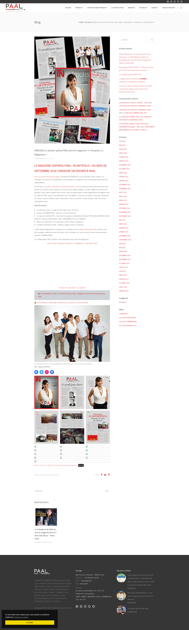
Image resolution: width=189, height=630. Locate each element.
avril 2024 (123, 149)
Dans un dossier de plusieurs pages (47, 177)
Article (37, 475)
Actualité (88, 22)
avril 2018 (123, 287)
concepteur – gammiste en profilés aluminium (59, 187)
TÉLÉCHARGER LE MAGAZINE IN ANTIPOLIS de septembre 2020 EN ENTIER (62, 303)
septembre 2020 (125, 240)
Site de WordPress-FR (127, 325)
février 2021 (123, 228)
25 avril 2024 (132, 612)
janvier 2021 (123, 232)
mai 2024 (122, 145)
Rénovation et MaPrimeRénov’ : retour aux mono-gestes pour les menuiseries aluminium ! (140, 596)
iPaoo (62, 608)
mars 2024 (123, 153)
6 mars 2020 (47, 542)
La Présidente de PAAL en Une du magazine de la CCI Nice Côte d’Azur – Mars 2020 (46, 534)
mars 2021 (123, 224)
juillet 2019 (123, 267)
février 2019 (123, 279)
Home (81, 22)
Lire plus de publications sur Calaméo (72, 288)
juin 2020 (122, 244)
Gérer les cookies (21, 617)
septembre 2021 (125, 216)
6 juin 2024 (131, 588)
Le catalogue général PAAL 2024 (130, 74)
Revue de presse (53, 475)
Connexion (123, 314)
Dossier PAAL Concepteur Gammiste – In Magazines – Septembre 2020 (72, 243)
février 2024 (123, 157)
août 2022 (123, 192)
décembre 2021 (124, 208)
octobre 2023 (124, 169)
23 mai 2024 (132, 603)
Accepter (29, 622)
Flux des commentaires (128, 321)
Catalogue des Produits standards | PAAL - (135, 110)
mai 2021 (122, 220)
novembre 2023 (125, 165)
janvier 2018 (123, 291)
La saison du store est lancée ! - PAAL (133, 103)
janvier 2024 (123, 161)
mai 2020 (122, 248)
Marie (39, 542)
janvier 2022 (123, 204)
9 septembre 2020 (40, 158)
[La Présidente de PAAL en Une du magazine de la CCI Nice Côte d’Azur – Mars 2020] (46, 517)
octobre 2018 (124, 283)
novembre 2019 (125, 259)
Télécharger (81, 465)
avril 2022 (123, 196)
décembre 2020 (124, 236)
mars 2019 (123, 275)
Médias (43, 475)
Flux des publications (127, 318)
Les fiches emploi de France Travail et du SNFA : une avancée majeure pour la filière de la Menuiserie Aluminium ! (136, 89)
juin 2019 (122, 271)
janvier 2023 (123, 181)
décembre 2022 (124, 184)
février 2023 (123, 177)
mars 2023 (123, 173)
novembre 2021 (125, 212)
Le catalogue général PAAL (129, 117)
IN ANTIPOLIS (81, 165)
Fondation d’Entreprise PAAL (87, 229)
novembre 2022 (125, 188)
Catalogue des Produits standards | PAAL (135, 106)
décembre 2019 (124, 255)
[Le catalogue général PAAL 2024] (121, 610)
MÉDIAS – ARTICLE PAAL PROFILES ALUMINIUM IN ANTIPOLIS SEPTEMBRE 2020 (55, 465)
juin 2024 (122, 141)
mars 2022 (123, 200)
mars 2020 (123, 251)
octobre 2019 (124, 263)
